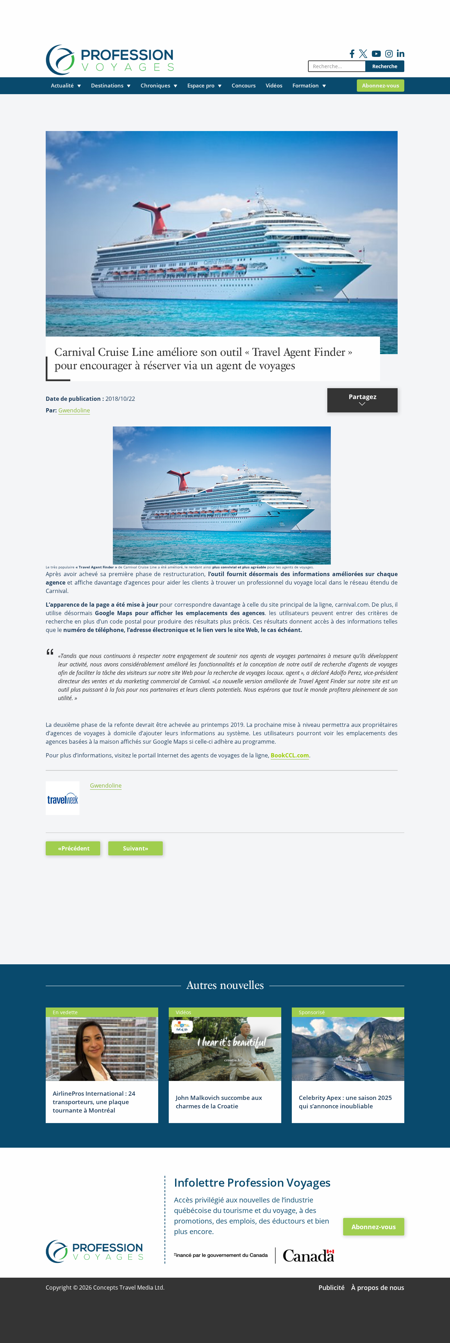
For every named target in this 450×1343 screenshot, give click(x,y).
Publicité (332, 1287)
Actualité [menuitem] (62, 85)
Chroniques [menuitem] (155, 85)
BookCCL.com (290, 755)
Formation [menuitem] (305, 85)
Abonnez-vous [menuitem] (380, 85)
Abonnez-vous (374, 1227)
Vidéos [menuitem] (274, 85)
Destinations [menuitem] (107, 85)
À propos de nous (377, 1287)
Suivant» (135, 848)
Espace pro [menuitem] (200, 85)
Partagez (363, 396)
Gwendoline (74, 410)
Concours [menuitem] (244, 85)
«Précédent (74, 848)
